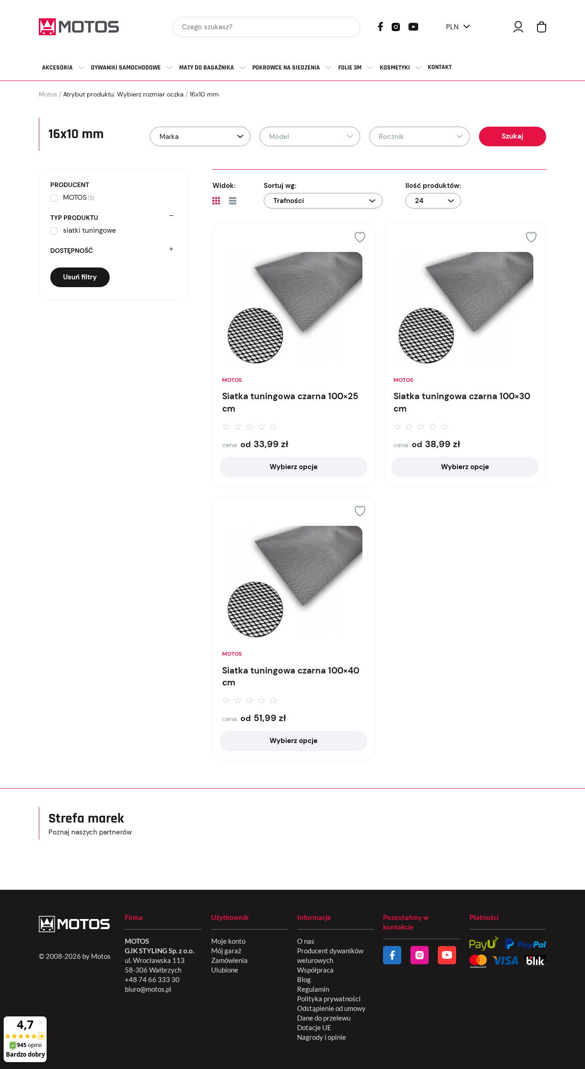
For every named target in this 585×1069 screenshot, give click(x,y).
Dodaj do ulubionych (360, 237)
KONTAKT (440, 67)
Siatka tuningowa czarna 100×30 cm (462, 402)
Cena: (230, 445)
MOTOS (232, 380)
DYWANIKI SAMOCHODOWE (126, 68)
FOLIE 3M (350, 68)
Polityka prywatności (329, 998)
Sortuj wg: (280, 185)
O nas (305, 941)
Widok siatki (216, 200)
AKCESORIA (57, 68)
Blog (304, 979)
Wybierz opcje (294, 466)
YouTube (413, 26)
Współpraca (315, 970)
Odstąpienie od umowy (331, 1008)
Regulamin (313, 989)
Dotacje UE (314, 1027)
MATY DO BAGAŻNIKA (206, 68)
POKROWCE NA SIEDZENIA (286, 68)
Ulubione (224, 970)
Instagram (396, 26)
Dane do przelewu (324, 1018)
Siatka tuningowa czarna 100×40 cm (290, 677)
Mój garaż (226, 950)
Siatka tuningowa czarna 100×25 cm (290, 402)
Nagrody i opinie (321, 1037)
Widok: (224, 185)
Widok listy (232, 200)
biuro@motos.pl (148, 989)
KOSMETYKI (395, 68)
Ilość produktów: (433, 185)
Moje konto (228, 941)
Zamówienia (229, 960)
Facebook (380, 26)
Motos (48, 94)
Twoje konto (518, 26)
